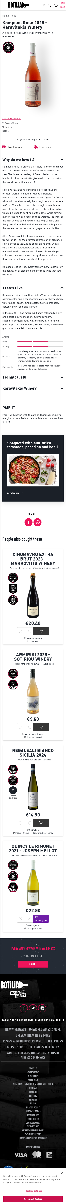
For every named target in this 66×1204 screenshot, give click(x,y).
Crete (15, 123)
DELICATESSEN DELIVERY (44, 1047)
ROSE (5, 130)
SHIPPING (33, 1096)
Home (5, 15)
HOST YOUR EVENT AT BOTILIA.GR (33, 1138)
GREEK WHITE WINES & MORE (33, 1035)
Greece (8, 123)
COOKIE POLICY (33, 1119)
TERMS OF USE (33, 1115)
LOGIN (62, 7)
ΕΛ (44, 5)
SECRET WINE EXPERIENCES (33, 1130)
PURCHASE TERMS (33, 1111)
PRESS (33, 1103)
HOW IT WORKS (33, 1072)
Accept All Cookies (33, 1199)
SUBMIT (33, 964)
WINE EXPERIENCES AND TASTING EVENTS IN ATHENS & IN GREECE (33, 1055)
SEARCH (49, 5)
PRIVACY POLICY (33, 1107)
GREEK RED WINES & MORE (45, 1029)
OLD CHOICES (33, 1076)
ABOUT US (33, 1068)
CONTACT (33, 1088)
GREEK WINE (33, 1080)
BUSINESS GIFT (33, 1126)
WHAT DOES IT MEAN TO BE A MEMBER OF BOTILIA (33, 1084)
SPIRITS (21, 1047)
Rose (13, 15)
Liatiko (8, 127)
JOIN (63, 3)
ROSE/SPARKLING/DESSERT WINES (23, 1041)
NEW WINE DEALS (15, 1029)
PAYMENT (33, 1092)
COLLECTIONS (55, 1041)
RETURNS (33, 1099)
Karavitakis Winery (11, 118)
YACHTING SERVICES (33, 1134)
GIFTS (10, 1047)
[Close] (62, 1173)
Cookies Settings (34, 1191)
